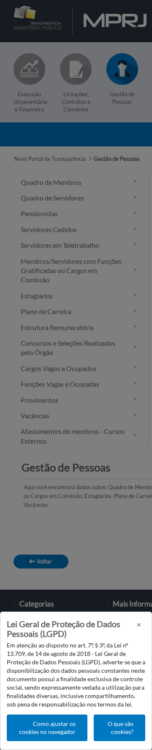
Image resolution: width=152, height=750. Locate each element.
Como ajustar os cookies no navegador (47, 728)
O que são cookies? (120, 728)
